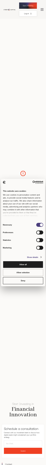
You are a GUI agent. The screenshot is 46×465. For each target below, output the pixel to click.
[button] (42, 9)
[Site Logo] (8, 9)
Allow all (23, 264)
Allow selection (23, 272)
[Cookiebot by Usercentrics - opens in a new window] (32, 182)
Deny (23, 280)
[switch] (39, 232)
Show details (32, 257)
